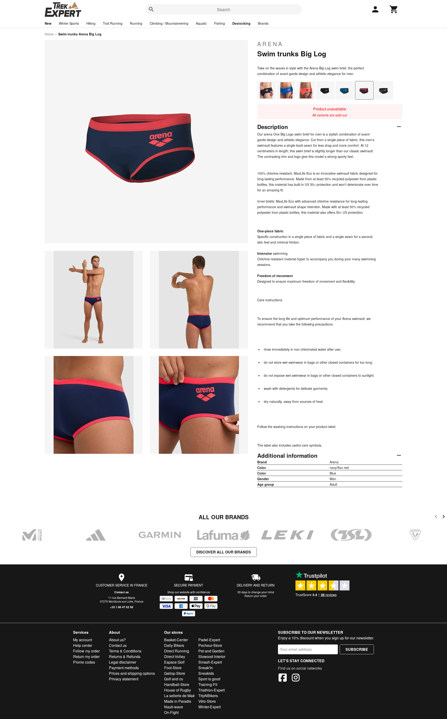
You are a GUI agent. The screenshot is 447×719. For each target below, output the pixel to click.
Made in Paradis (177, 701)
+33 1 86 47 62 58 (121, 607)
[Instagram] (295, 678)
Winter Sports (69, 23)
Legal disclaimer (122, 662)
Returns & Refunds (124, 656)
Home (49, 34)
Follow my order (86, 651)
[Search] (151, 9)
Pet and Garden (211, 651)
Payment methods (124, 667)
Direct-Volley (174, 656)
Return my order (86, 656)
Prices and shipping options (132, 673)
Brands (263, 23)
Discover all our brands (223, 552)
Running (136, 23)
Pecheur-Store (210, 645)
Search (223, 9)
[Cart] (394, 9)
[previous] (436, 517)
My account (82, 639)
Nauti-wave (173, 706)
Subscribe (356, 649)
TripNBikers (208, 695)
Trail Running (112, 23)
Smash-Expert (210, 662)
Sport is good (209, 679)
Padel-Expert (209, 639)
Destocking (241, 23)
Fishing (219, 23)
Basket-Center (176, 639)
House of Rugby (177, 690)
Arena (270, 43)
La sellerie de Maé (179, 695)
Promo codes (84, 662)
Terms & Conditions (125, 651)
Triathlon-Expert (211, 690)
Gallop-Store (174, 673)
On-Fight (171, 712)
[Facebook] (282, 678)
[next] (443, 517)
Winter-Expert (209, 706)
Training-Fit (207, 684)
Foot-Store (173, 667)
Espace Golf (174, 662)
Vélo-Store (207, 701)
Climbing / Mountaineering (169, 23)
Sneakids (206, 673)
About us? (117, 639)
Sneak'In (205, 667)
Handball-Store (176, 684)
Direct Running (176, 651)
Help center (82, 645)
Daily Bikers (174, 645)
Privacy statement (123, 679)
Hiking (90, 23)
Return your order (255, 596)
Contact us (121, 592)
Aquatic (201, 23)
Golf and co (173, 679)
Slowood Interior (211, 656)
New (48, 23)
